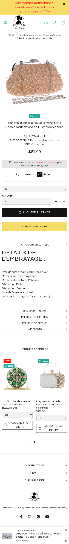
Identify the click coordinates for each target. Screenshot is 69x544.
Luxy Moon (19, 23)
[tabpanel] (17, 397)
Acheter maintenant (34, 226)
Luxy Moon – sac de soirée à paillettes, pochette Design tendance (38, 535)
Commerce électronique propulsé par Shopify (48, 508)
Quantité (7, 196)
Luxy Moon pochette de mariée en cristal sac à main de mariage (51, 404)
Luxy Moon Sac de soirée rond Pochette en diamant (17, 403)
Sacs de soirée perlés (52, 35)
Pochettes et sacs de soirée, (30, 35)
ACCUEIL (12, 35)
